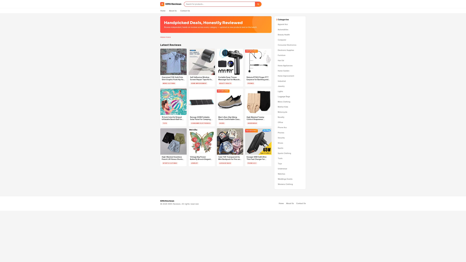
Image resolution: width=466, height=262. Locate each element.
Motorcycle (282, 112)
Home (162, 11)
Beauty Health (284, 35)
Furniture (281, 55)
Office (280, 122)
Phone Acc (282, 127)
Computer (282, 40)
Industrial (282, 81)
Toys (280, 164)
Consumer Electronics (287, 45)
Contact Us (185, 11)
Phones (281, 133)
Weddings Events (285, 179)
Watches (281, 174)
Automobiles (283, 30)
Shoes (280, 143)
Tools (280, 158)
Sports (280, 148)
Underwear (282, 169)
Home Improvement (286, 76)
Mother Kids (283, 107)
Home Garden (283, 71)
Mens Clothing (284, 102)
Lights (280, 91)
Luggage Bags (284, 96)
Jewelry (281, 86)
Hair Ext (281, 60)
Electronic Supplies (286, 50)
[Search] (258, 4)
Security (281, 138)
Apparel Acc (283, 24)
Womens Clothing (285, 184)
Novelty (281, 117)
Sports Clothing (284, 153)
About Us (173, 11)
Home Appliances (285, 66)
